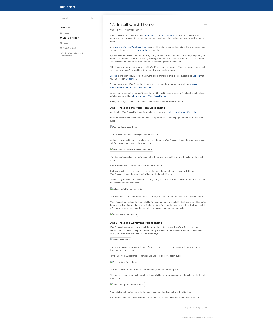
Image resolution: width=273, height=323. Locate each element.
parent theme (150, 35)
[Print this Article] (205, 24)
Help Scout (209, 317)
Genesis (113, 75)
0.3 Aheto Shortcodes (69, 47)
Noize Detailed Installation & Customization (71, 54)
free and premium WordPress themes (132, 46)
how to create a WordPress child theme (151, 95)
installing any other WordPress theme (182, 112)
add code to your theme (139, 50)
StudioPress (131, 78)
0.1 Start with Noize (68, 37)
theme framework (169, 35)
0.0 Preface (64, 33)
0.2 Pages (64, 42)
